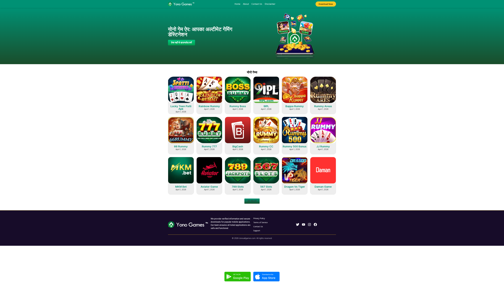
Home (237, 3)
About (246, 3)
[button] (252, 201)
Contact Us (256, 3)
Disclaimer (270, 3)
